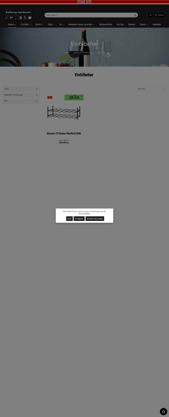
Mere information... (84, 213)
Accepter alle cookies (95, 218)
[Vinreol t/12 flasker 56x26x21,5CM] (63, 112)
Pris (6, 101)
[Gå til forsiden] (18, 14)
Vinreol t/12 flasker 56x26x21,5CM (64, 133)
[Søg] (135, 15)
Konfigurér (79, 218)
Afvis (69, 218)
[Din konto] (150, 15)
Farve (7, 88)
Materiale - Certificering (13, 95)
